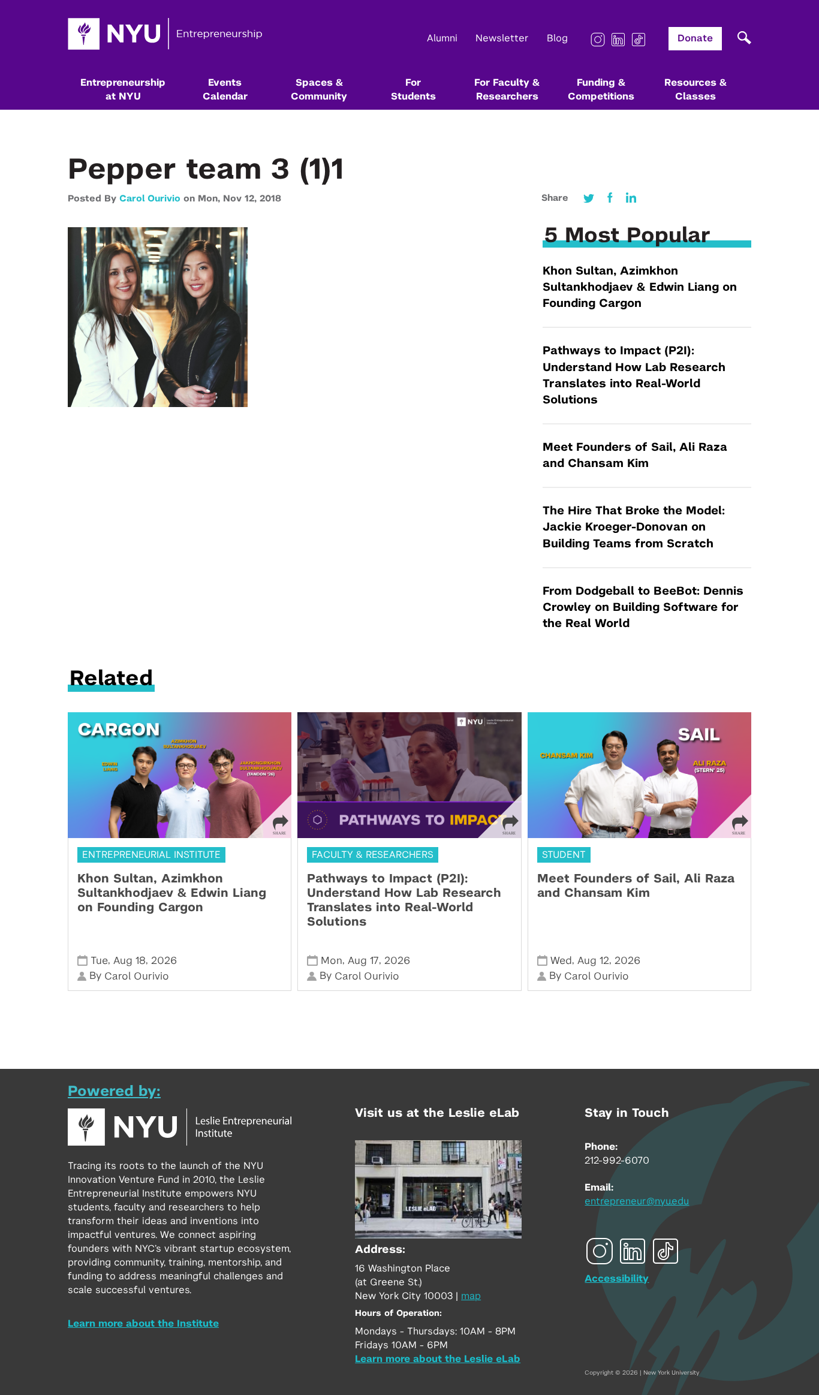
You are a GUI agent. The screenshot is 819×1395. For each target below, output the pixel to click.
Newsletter (502, 38)
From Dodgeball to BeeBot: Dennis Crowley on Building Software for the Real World (643, 607)
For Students (413, 89)
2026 (164, 961)
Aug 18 (129, 961)
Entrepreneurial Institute (151, 855)
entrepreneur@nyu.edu (637, 1201)
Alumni (442, 38)
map (471, 1296)
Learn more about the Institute (143, 1323)
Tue (99, 961)
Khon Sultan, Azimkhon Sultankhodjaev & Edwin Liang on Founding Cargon (640, 287)
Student (564, 855)
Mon (331, 961)
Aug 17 (363, 961)
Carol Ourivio (149, 198)
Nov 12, (241, 198)
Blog (557, 38)
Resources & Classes (695, 89)
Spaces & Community (319, 89)
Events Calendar (225, 89)
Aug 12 (593, 961)
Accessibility (617, 1278)
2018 (270, 198)
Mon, (210, 198)
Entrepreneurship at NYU (122, 89)
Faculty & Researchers (372, 855)
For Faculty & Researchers (507, 89)
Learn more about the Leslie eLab (437, 1359)
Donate (695, 38)
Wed (561, 961)
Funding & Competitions (601, 89)
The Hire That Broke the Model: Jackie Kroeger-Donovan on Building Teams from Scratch (634, 527)
